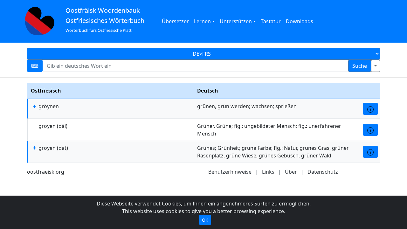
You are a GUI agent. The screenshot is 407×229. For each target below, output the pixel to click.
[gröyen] (370, 130)
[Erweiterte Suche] (375, 66)
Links (268, 171)
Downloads (299, 21)
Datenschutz (322, 171)
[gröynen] (370, 109)
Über (291, 171)
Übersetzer (175, 21)
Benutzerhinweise (230, 171)
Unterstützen (236, 21)
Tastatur (271, 21)
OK (205, 220)
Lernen (202, 21)
